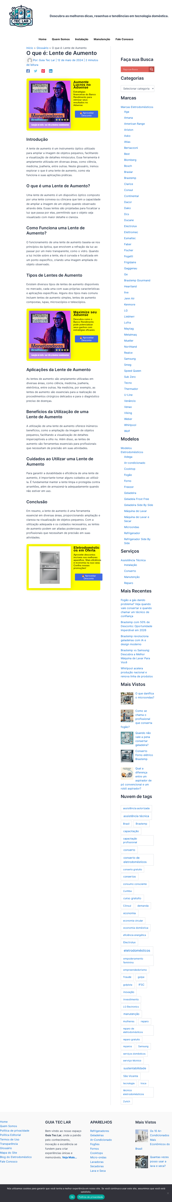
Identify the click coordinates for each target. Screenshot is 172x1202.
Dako (127, 208)
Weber (128, 419)
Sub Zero (130, 376)
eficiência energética (134, 935)
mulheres (128, 1021)
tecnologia (129, 1083)
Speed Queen (132, 370)
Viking (128, 413)
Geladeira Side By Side (138, 505)
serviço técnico (132, 1060)
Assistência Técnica (133, 560)
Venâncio (130, 401)
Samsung (130, 358)
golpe (141, 977)
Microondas (131, 527)
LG (126, 310)
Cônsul (127, 905)
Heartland (130, 286)
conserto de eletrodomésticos (135, 860)
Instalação (130, 565)
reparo (145, 1021)
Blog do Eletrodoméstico (16, 1157)
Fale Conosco (8, 1161)
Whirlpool (130, 425)
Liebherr (129, 316)
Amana (128, 117)
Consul (128, 190)
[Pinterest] (43, 71)
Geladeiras (97, 1135)
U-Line (128, 394)
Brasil (126, 823)
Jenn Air (129, 298)
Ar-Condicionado (101, 1139)
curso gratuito (132, 898)
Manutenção (132, 577)
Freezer (129, 487)
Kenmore (129, 304)
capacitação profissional (130, 840)
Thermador (131, 388)
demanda (143, 905)
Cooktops (96, 1153)
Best (127, 153)
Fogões (94, 1144)
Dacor (128, 202)
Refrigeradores (99, 1131)
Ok (72, 1197)
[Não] (167, 1193)
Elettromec (131, 232)
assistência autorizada (136, 808)
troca (143, 1083)
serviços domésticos (134, 1053)
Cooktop (129, 468)
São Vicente (130, 1076)
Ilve (126, 292)
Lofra (127, 322)
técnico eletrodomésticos (133, 1092)
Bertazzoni (131, 147)
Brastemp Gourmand (137, 280)
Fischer (128, 250)
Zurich (126, 1101)
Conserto (130, 571)
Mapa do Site (8, 1152)
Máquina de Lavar (135, 511)
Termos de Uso (9, 1139)
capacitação (131, 831)
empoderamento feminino (133, 960)
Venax (128, 407)
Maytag (129, 328)
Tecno (128, 382)
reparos (127, 1046)
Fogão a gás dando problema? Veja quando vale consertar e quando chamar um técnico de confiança (136, 608)
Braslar (128, 172)
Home (4, 1121)
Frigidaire (130, 262)
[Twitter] (35, 71)
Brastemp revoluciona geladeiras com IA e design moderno (134, 640)
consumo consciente (135, 884)
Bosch (128, 166)
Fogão (128, 474)
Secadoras (97, 1166)
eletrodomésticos (137, 950)
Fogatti (128, 256)
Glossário (6, 1148)
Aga (126, 111)
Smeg (127, 364)
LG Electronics (131, 1006)
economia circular (133, 920)
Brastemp (130, 178)
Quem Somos (8, 1126)
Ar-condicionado (134, 462)
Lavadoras (96, 1162)
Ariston (128, 129)
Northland (130, 346)
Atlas (127, 141)
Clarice (128, 184)
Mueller (128, 340)
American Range (134, 123)
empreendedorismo (135, 969)
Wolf (127, 431)
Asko (127, 135)
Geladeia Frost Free (136, 499)
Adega (128, 456)
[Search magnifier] (151, 69)
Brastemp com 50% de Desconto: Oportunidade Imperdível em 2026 (136, 626)
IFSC (141, 984)
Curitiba (127, 891)
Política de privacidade (14, 1130)
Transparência (9, 1143)
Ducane (129, 220)
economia (129, 913)
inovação (128, 992)
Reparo (128, 583)
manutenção (131, 1014)
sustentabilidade (134, 1068)
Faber (127, 244)
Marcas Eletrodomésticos (137, 107)
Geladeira (130, 493)
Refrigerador (132, 533)
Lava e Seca (98, 1170)
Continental (131, 196)
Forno (127, 481)
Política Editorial (10, 1135)
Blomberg (130, 160)
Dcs (126, 214)
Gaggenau (130, 268)
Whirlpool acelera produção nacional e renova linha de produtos (137, 672)
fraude (127, 977)
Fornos (94, 1148)
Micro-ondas (98, 1157)
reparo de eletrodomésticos (133, 1030)
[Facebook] (28, 71)
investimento (131, 999)
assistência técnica (136, 816)
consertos (129, 876)
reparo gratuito (131, 1039)
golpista (127, 984)
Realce (128, 352)
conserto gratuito (132, 869)
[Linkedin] (50, 71)
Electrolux (130, 226)
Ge (126, 274)
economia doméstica (135, 927)
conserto (129, 850)
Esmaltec (130, 238)
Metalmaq (130, 334)
